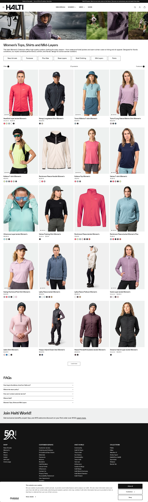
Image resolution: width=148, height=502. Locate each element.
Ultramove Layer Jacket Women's (15, 234)
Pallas (112, 448)
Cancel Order (43, 466)
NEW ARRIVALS (60, 7)
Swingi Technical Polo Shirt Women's (16, 292)
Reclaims (42, 462)
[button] (3, 7)
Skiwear (112, 462)
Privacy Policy (43, 473)
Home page (7, 462)
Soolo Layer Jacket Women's (120, 292)
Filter (5, 66)
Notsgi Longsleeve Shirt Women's (51, 118)
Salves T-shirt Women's (118, 176)
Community (78, 448)
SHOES (90, 7)
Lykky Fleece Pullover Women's (85, 292)
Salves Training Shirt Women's (50, 234)
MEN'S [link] (81, 7)
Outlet (5, 457)
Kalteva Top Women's (82, 176)
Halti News (77, 469)
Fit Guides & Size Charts (46, 452)
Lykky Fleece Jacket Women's (49, 292)
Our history (77, 455)
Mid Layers (99, 58)
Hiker (111, 450)
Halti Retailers (43, 464)
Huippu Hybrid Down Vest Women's (52, 350)
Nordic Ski (113, 464)
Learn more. (81, 418)
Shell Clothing (81, 58)
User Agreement (44, 478)
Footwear (29, 58)
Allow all (130, 486)
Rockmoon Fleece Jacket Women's (86, 234)
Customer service (44, 448)
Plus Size (45, 58)
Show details (30, 496)
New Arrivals (12, 58)
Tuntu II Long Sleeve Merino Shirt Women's (125, 118)
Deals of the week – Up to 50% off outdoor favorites (37, 1)
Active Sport (114, 455)
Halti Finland (78, 476)
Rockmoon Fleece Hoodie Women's (52, 176)
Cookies (41, 480)
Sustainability (78, 457)
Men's (5, 452)
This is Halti (78, 452)
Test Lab (77, 462)
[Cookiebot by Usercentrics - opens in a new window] (14, 498)
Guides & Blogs (79, 466)
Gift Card (6, 459)
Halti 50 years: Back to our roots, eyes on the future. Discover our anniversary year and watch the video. (111, 1)
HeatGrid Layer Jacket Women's (14, 118)
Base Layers (62, 58)
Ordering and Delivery (46, 450)
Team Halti (77, 459)
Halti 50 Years (78, 450)
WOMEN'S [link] (71, 7)
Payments (42, 457)
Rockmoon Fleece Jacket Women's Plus (124, 234)
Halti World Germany (81, 471)
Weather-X (113, 452)
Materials (42, 455)
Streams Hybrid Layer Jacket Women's (124, 350)
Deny (130, 497)
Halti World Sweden (80, 473)
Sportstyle (113, 459)
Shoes (5, 455)
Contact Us (42, 471)
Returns (41, 459)
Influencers (42, 469)
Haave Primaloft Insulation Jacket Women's (89, 350)
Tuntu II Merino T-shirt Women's (85, 118)
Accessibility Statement (46, 476)
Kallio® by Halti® (115, 457)
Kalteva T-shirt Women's (12, 176)
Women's (6, 450)
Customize (129, 492)
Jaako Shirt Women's (10, 350)
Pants (114, 58)
